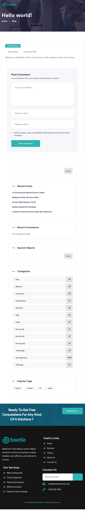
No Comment (13, 52)
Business (19, 286)
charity (17, 388)
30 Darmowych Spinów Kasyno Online (28, 193)
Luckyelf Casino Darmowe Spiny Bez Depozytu (32, 212)
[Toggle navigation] (82, 4)
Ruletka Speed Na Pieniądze (24, 207)
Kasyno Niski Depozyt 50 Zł (24, 202)
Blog (14, 21)
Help (17, 315)
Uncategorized (13, 46)
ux (40, 388)
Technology (20, 350)
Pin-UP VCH (20, 336)
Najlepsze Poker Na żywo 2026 (25, 197)
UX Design (19, 365)
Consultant (20, 294)
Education (19, 308)
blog (17, 279)
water (50, 388)
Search (68, 171)
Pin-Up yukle (20, 343)
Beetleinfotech (37, 502)
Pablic (18, 322)
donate (30, 388)
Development (21, 301)
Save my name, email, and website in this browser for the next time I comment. (42, 134)
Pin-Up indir (20, 329)
